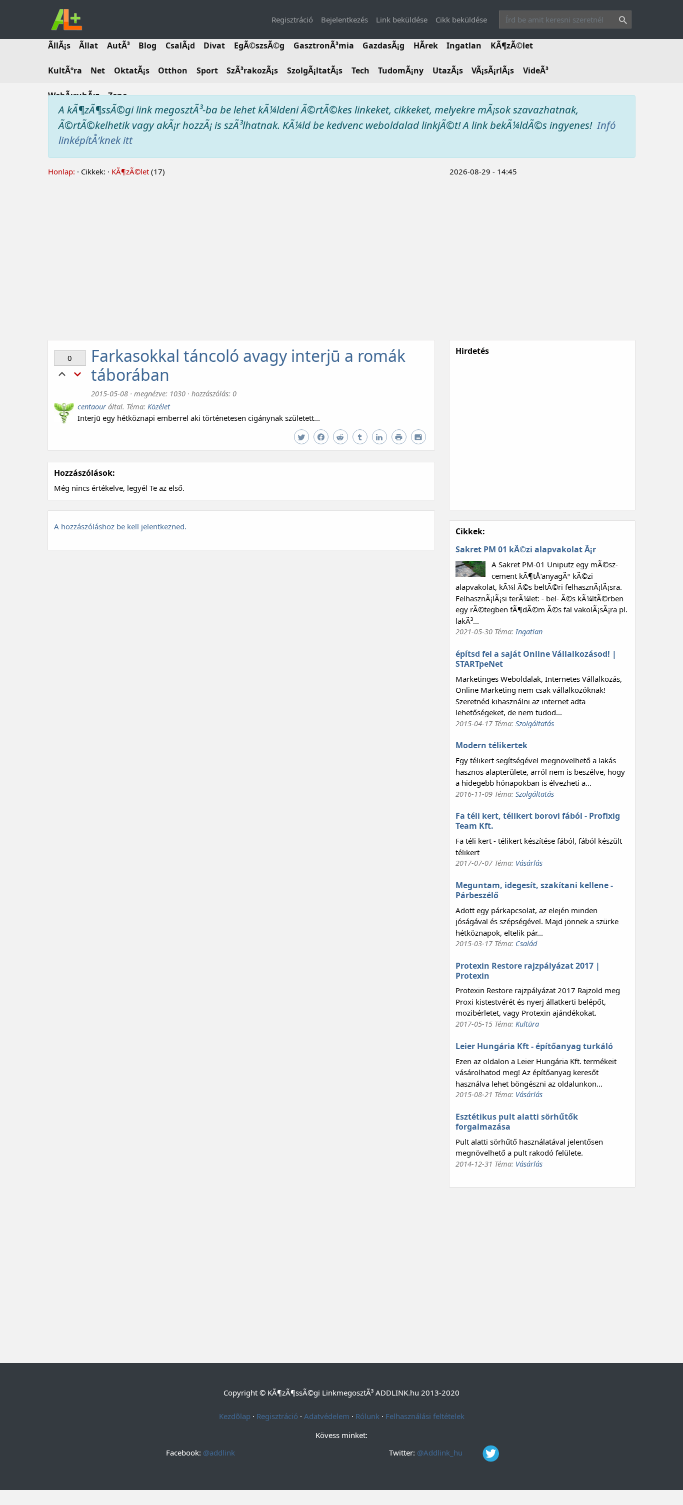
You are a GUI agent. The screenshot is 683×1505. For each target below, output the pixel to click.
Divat (214, 45)
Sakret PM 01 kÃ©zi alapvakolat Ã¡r (526, 549)
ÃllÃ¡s (59, 45)
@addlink (219, 1453)
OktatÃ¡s (132, 70)
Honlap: (61, 171)
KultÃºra (65, 70)
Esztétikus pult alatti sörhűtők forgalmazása (517, 1121)
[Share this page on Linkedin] (381, 437)
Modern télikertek (492, 745)
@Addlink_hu (440, 1453)
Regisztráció (292, 19)
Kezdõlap (234, 1416)
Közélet (159, 406)
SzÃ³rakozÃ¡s (252, 70)
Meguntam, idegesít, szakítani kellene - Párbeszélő (534, 890)
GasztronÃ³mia (324, 45)
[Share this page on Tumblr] (361, 437)
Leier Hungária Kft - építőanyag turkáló (534, 1046)
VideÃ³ (535, 70)
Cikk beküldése (461, 19)
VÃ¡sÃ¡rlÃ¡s (493, 70)
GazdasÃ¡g (383, 45)
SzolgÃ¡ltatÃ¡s (314, 70)
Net (97, 70)
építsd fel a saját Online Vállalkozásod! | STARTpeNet (536, 658)
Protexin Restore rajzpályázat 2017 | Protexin (528, 970)
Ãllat (88, 45)
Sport (207, 70)
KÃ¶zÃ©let (511, 45)
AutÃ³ (118, 45)
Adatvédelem (327, 1416)
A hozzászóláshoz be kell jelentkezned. (120, 526)
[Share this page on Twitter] (303, 437)
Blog (147, 45)
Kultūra (527, 1024)
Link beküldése (402, 19)
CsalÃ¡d (180, 45)
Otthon (173, 70)
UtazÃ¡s (447, 70)
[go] (621, 21)
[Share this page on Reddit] (341, 437)
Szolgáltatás (535, 723)
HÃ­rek (426, 45)
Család (526, 943)
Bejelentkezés (344, 19)
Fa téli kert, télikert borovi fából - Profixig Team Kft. (538, 820)
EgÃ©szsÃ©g (259, 45)
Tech (361, 70)
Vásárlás (529, 863)
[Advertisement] (342, 257)
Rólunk (368, 1416)
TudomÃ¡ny (401, 70)
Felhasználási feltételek (425, 1416)
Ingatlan (464, 45)
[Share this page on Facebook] (322, 437)
